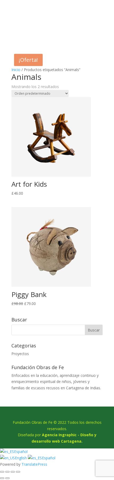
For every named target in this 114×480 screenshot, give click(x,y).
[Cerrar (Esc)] (18, 472)
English (21, 457)
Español (21, 451)
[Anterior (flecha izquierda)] (2, 478)
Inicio (15, 69)
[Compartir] (13, 472)
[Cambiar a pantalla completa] (7, 472)
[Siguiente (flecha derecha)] (7, 478)
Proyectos (20, 353)
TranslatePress (34, 464)
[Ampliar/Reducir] (2, 472)
